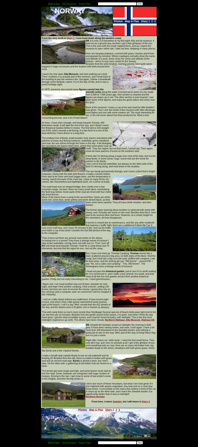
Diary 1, (71, 38)
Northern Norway (95, 396)
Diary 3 (146, 401)
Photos (82, 409)
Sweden (117, 401)
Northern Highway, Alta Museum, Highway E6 (129, 320)
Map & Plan (96, 409)
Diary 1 (109, 409)
